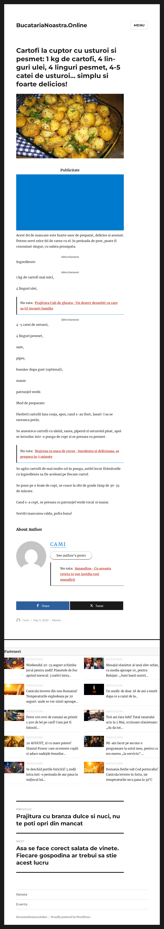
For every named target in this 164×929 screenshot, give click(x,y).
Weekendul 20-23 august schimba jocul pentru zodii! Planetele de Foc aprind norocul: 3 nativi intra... (52, 670)
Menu (139, 25)
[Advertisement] (71, 203)
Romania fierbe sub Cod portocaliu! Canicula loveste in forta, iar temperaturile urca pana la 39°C (132, 774)
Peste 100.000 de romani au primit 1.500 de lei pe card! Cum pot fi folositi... (51, 722)
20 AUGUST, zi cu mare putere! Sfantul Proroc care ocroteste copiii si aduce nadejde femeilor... (52, 748)
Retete (56, 620)
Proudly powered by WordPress (70, 917)
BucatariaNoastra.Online (51, 25)
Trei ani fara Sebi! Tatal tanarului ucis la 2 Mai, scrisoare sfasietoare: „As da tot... (132, 722)
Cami (58, 544)
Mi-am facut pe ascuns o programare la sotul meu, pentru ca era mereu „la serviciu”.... (132, 748)
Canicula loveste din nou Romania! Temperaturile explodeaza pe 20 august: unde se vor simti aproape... (52, 696)
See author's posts (71, 555)
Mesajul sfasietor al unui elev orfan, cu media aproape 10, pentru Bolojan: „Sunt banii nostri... (132, 670)
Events (21, 904)
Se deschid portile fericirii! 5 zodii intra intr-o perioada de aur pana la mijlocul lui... (52, 774)
